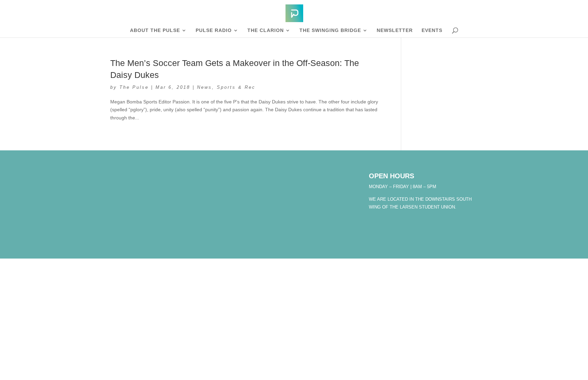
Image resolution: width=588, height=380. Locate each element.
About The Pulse (155, 30)
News (204, 87)
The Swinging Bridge (330, 30)
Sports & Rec (236, 87)
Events (432, 30)
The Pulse (134, 87)
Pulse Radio (214, 30)
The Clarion (265, 30)
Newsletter (395, 30)
